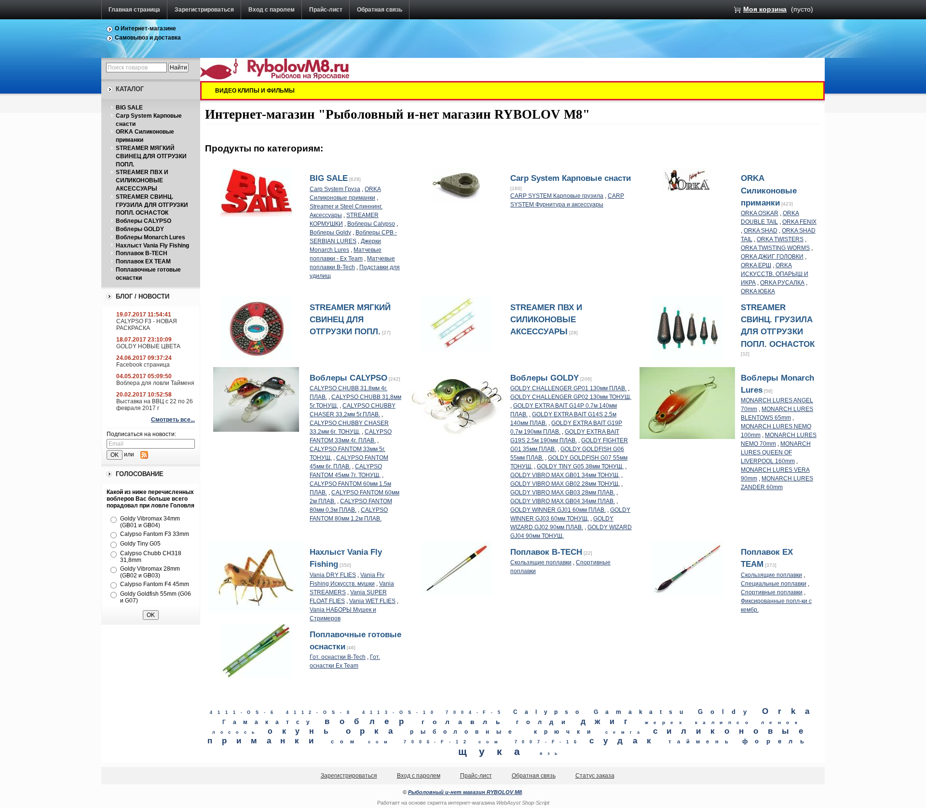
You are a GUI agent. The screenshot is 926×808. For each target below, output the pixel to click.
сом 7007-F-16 (529, 742)
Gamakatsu (642, 712)
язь (551, 753)
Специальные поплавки (773, 583)
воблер (369, 721)
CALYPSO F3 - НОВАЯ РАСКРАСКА (146, 324)
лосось (236, 732)
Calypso (549, 712)
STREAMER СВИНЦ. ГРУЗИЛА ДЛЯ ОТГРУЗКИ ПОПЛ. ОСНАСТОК (152, 205)
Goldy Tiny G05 (140, 543)
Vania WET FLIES (372, 601)
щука (495, 751)
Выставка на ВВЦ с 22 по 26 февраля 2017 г (154, 404)
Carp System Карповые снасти (570, 178)
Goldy (726, 711)
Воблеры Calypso (371, 223)
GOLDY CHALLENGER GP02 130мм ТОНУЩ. (570, 397)
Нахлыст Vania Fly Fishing (152, 245)
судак (625, 740)
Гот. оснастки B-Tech (338, 657)
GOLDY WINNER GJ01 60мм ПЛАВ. (558, 510)
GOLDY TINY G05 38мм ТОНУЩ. (580, 466)
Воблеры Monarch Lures (150, 237)
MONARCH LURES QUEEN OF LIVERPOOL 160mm (776, 452)
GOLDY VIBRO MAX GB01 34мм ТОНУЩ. (565, 475)
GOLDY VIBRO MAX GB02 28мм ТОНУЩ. (565, 483)
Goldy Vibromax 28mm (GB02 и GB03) (150, 572)
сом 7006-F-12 (419, 742)
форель (777, 741)
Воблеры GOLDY (140, 229)
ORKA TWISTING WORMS (775, 248)
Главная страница (134, 9)
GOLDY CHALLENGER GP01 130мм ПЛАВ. (568, 388)
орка (374, 731)
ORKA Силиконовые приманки (769, 190)
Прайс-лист (325, 9)
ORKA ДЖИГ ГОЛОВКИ (772, 256)
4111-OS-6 (244, 712)
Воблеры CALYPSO (143, 221)
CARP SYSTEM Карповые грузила (556, 195)
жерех (666, 722)
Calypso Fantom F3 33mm (154, 534)
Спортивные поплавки (772, 592)
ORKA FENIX (799, 222)
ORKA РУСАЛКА (782, 282)
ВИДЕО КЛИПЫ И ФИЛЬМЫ (255, 90)
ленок (782, 722)
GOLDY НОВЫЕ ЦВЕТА (148, 346)
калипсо (724, 722)
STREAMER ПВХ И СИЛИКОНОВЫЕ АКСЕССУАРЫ (142, 180)
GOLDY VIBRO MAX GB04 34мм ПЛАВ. (562, 501)
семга (625, 732)
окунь (303, 730)
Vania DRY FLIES (333, 575)
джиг (609, 721)
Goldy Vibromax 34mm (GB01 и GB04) (150, 522)
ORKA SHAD (760, 230)
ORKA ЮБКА (758, 291)
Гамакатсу (269, 722)
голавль (465, 722)
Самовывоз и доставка (148, 37)
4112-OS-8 (320, 712)
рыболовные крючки (504, 731)
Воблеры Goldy (330, 232)
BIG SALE (129, 107)
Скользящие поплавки (541, 562)
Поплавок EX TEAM (143, 261)
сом (345, 741)
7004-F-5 (475, 712)
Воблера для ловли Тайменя (155, 383)
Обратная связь (379, 9)
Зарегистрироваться (204, 9)
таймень (701, 741)
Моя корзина (765, 9)
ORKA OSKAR (759, 213)
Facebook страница (143, 364)
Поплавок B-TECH (141, 253)
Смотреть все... (173, 419)
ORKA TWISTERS (780, 239)
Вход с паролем (271, 9)
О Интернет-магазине (145, 28)
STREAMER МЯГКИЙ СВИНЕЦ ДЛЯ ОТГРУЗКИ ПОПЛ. (151, 156)
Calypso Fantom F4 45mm (154, 584)
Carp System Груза (335, 189)
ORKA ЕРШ (756, 265)
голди (544, 722)
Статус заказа (594, 775)
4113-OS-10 (400, 712)
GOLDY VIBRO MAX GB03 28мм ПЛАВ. (562, 492)
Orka (790, 711)
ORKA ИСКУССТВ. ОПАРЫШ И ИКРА (774, 274)
